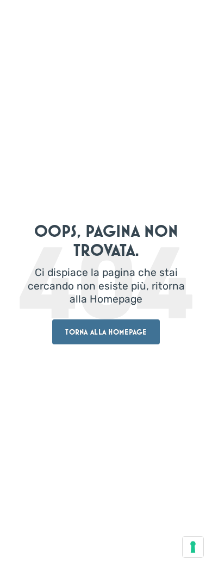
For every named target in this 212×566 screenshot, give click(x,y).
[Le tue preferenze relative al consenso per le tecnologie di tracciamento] (193, 547)
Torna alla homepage (105, 332)
